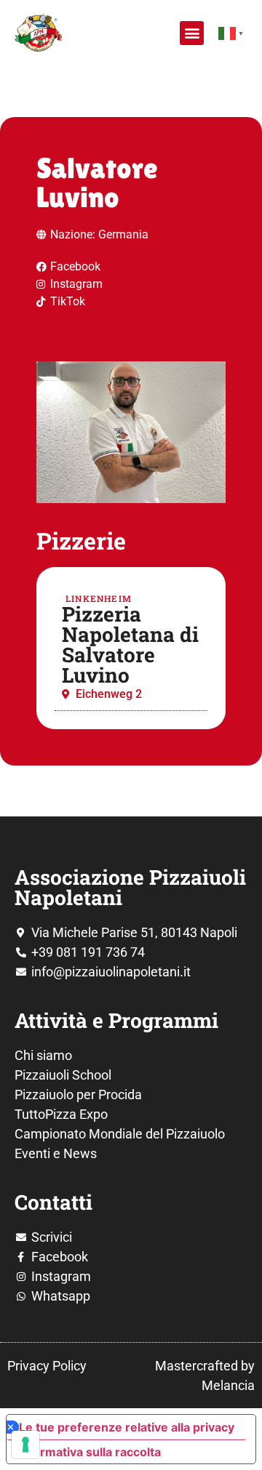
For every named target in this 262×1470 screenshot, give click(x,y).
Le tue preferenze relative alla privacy (126, 1427)
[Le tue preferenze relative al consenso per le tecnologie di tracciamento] (25, 1444)
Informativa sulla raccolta (89, 1452)
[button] (192, 33)
